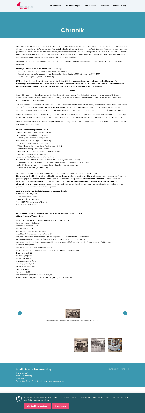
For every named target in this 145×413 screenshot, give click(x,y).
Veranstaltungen (73, 5)
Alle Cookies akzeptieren (37, 406)
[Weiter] (125, 313)
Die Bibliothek (55, 5)
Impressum (125, 369)
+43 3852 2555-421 (25, 381)
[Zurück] (20, 313)
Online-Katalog (119, 5)
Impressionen (90, 5)
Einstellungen (60, 406)
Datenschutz (114, 369)
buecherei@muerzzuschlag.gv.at (50, 381)
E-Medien (105, 5)
